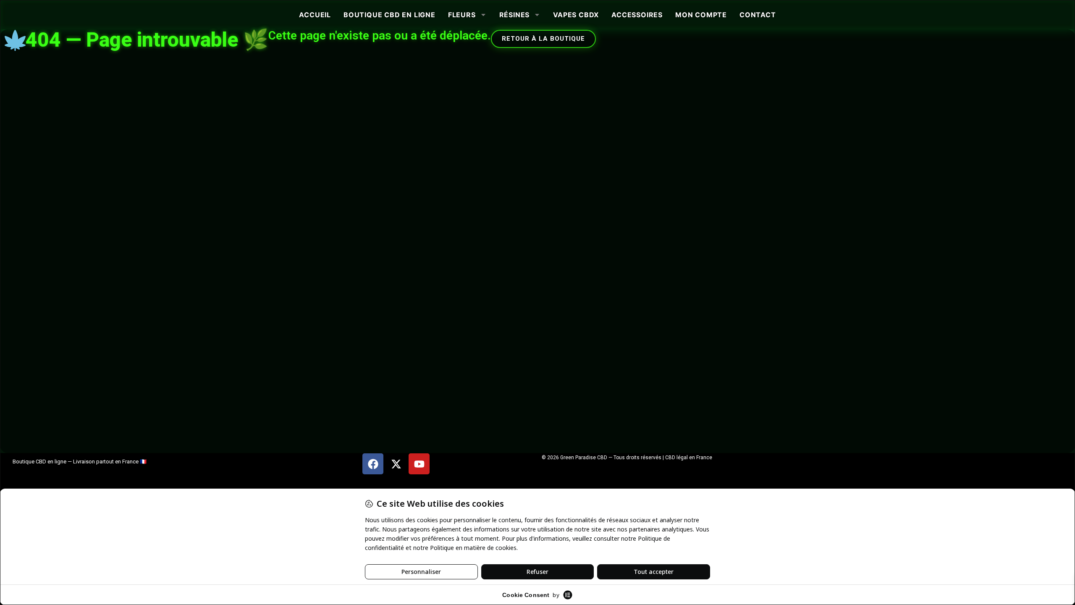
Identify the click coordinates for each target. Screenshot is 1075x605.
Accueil (315, 15)
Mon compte (701, 15)
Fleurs (462, 15)
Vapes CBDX (576, 15)
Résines (514, 15)
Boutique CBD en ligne (389, 15)
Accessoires (637, 15)
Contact (757, 15)
